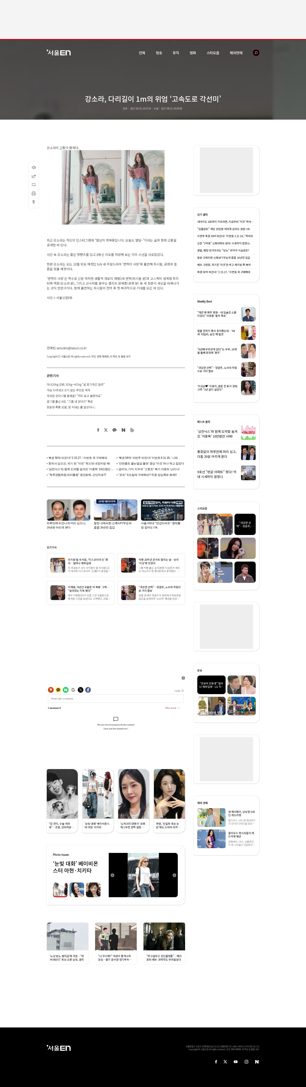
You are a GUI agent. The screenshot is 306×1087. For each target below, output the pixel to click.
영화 (193, 52)
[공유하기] (34, 176)
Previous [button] (112, 875)
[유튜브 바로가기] (235, 1062)
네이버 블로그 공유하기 (123, 430)
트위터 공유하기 (106, 430)
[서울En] (59, 52)
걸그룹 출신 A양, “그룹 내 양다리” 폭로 (70, 401)
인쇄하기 (34, 193)
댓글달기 (34, 185)
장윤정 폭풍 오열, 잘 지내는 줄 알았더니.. (71, 407)
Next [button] (174, 875)
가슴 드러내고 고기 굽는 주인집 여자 (68, 390)
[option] (117, 875)
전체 (142, 52)
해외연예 (236, 52)
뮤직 (176, 52)
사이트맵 (248, 1046)
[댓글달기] (34, 185)
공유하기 (34, 176)
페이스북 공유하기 (98, 430)
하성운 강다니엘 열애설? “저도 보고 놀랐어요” (74, 396)
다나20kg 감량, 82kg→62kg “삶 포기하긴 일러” (76, 384)
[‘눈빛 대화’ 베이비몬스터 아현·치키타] (143, 875)
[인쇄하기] (34, 193)
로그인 (256, 1046)
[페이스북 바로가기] (216, 1062)
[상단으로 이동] (34, 202)
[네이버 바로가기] (257, 1062)
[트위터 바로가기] (225, 1062)
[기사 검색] (253, 53)
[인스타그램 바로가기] (246, 1062)
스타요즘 (213, 52)
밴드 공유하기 (132, 430)
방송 (159, 52)
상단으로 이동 (34, 202)
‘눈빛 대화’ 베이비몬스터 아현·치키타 (75, 866)
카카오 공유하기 (114, 430)
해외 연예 (202, 803)
